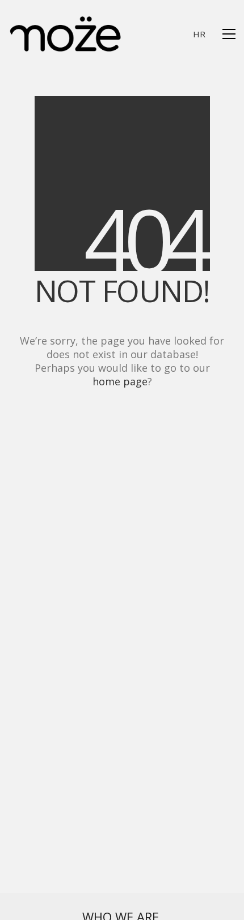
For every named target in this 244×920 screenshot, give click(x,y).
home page (120, 381)
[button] (228, 34)
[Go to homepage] (65, 34)
